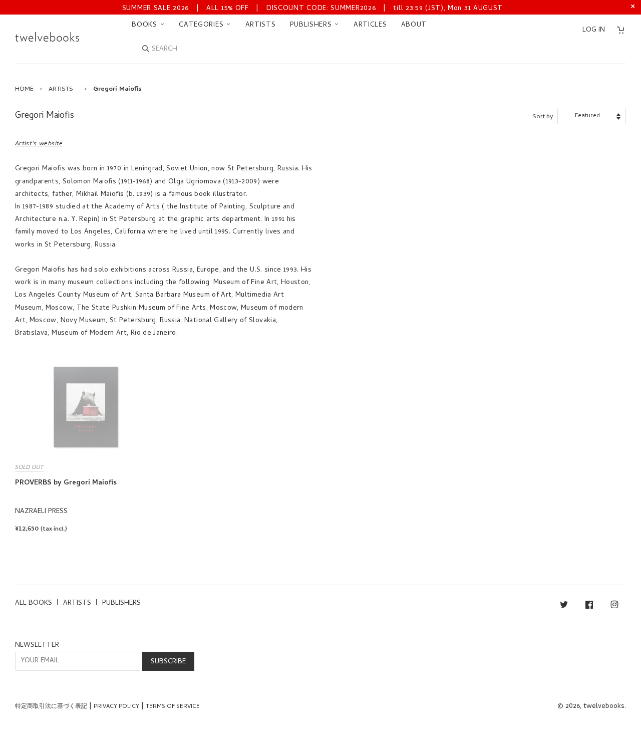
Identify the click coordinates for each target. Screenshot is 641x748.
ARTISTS (260, 25)
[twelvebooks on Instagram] (614, 606)
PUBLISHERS (312, 25)
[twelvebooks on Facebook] (589, 606)
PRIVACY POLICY (116, 707)
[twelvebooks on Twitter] (564, 606)
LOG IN (593, 30)
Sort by (542, 117)
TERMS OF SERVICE (173, 707)
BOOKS (145, 25)
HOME (24, 89)
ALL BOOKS (33, 603)
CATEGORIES (202, 25)
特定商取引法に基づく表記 (51, 707)
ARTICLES (370, 25)
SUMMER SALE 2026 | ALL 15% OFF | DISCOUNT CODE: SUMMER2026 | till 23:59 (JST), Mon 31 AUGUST (312, 9)
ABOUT (414, 25)
